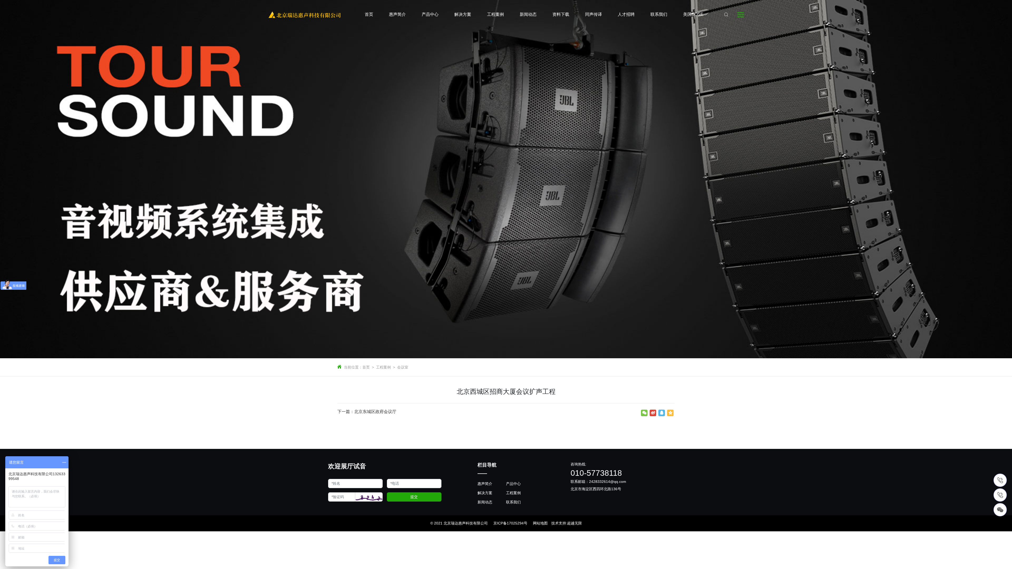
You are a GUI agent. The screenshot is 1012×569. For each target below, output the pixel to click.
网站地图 (540, 523)
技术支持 (558, 523)
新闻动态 (485, 502)
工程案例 (383, 367)
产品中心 (513, 484)
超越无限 (574, 523)
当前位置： (353, 367)
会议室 (402, 367)
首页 (366, 367)
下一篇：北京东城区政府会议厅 (366, 411)
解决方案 (485, 493)
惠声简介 (485, 484)
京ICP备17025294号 (510, 523)
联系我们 (513, 502)
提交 (414, 497)
